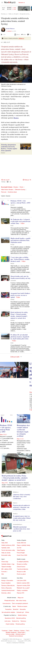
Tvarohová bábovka (22, 569)
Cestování (13, 280)
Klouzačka (23, 609)
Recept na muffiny (22, 564)
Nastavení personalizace (16, 636)
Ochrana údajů (10, 634)
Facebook (4, 630)
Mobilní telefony (22, 615)
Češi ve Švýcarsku (6, 588)
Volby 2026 (4, 542)
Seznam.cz (21, 2)
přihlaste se (21, 38)
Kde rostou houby (21, 600)
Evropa (12, 244)
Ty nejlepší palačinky (23, 561)
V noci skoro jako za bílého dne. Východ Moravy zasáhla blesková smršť (20, 259)
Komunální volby (6, 555)
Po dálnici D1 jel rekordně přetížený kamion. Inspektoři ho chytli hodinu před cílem (20, 337)
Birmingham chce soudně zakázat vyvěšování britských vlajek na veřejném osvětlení (23, 430)
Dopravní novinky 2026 (23, 585)
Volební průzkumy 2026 (8, 545)
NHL (2, 574)
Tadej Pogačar (21, 550)
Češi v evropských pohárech (20, 603)
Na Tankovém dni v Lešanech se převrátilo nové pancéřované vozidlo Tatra (20, 221)
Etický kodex (21, 632)
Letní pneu (8, 621)
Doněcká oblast (12, 192)
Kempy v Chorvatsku (7, 580)
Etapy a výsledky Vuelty (23, 545)
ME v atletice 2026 (6, 569)
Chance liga (4, 561)
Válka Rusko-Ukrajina (7, 189)
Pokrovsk (3, 192)
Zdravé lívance (21, 566)
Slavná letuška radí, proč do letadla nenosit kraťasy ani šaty (20, 277)
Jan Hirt (19, 547)
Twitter (11, 630)
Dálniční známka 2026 (23, 583)
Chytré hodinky (10, 624)
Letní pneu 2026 (21, 580)
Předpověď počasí (9, 600)
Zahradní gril (20, 612)
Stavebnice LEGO (10, 618)
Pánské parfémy (20, 624)
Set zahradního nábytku (8, 612)
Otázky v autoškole (22, 590)
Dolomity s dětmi (6, 593)
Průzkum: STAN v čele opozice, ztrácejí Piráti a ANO (20, 202)
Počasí (12, 263)
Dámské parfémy (21, 618)
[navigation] (2, 2)
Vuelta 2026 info (21, 542)
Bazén (14, 606)
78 (30, 34)
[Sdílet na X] (10, 182)
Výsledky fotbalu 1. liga (7, 564)
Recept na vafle (21, 571)
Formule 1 (4, 571)
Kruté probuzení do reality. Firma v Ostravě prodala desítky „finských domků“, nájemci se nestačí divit (19, 315)
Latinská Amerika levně (7, 590)
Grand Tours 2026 (22, 555)
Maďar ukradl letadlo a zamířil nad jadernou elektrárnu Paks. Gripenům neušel (20, 240)
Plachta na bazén (22, 606)
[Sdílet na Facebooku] (8, 182)
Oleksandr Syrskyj (20, 189)
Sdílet (24, 34)
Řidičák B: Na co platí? (23, 588)
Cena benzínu (7, 603)
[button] (16, 74)
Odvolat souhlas (20, 634)
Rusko (21, 187)
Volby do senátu (5, 552)
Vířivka (27, 612)
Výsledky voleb (5, 547)
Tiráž (27, 630)
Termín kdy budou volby (8, 550)
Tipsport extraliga (6, 566)
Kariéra (22, 630)
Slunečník (15, 609)
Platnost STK (20, 593)
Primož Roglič (21, 552)
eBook (18, 34)
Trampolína (8, 609)
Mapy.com (20, 597)
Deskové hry (15, 621)
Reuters (16, 118)
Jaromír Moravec (10, 28)
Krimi (12, 225)
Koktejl (12, 299)
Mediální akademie (11, 632)
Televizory (23, 621)
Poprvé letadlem (6, 583)
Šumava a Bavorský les (8, 585)
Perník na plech (21, 574)
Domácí (3, 152)
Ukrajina (15, 187)
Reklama (16, 630)
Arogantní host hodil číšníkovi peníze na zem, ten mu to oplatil (20, 295)
